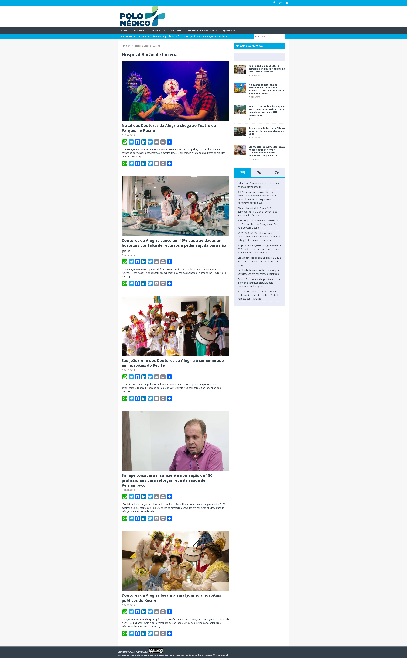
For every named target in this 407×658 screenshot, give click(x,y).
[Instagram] (280, 3)
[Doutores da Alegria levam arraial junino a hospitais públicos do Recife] (175, 561)
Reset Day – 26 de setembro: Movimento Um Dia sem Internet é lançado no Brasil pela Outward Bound (259, 224)
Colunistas (158, 30)
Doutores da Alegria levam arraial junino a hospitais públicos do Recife (171, 598)
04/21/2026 (255, 97)
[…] (142, 156)
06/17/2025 (255, 118)
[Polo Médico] (141, 25)
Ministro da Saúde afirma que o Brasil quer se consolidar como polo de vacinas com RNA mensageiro (267, 111)
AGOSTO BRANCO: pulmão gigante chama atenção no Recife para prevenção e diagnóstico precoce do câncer (259, 236)
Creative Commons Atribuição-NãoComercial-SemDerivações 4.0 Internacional (192, 655)
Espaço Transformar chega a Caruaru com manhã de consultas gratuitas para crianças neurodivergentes (259, 283)
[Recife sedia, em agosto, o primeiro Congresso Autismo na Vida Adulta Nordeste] (240, 69)
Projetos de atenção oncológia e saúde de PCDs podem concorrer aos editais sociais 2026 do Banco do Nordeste (259, 249)
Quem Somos (231, 30)
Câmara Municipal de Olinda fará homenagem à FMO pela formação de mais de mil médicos (257, 212)
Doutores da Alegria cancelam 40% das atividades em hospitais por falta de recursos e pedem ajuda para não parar (174, 245)
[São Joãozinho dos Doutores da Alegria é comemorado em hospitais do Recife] (175, 326)
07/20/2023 (255, 75)
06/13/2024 (129, 370)
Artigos (176, 30)
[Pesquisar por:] (269, 36)
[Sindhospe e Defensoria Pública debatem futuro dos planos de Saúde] (240, 131)
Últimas (139, 30)
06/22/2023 (129, 605)
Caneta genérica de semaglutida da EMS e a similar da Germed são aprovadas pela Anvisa (259, 261)
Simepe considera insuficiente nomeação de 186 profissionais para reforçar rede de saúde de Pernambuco (167, 480)
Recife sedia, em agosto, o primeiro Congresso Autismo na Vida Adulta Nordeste (267, 68)
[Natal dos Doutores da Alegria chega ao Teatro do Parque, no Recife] (175, 91)
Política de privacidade (202, 30)
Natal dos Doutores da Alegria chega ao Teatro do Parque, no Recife (169, 128)
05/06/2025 (255, 159)
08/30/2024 (129, 255)
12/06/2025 (129, 135)
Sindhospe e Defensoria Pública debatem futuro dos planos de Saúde (267, 131)
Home (124, 30)
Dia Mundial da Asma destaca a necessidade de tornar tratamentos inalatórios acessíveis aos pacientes (267, 151)
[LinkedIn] (286, 3)
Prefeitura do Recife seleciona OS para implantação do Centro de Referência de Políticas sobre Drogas (258, 295)
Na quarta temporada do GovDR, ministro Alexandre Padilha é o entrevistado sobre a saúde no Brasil (266, 89)
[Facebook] (274, 3)
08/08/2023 (129, 490)
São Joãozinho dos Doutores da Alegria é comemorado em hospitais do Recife (173, 363)
